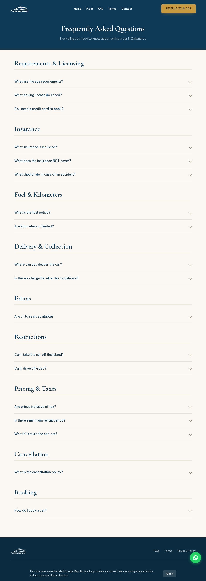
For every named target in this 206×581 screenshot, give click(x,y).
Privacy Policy (187, 551)
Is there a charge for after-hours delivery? (46, 278)
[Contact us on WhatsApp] (195, 557)
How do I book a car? (30, 510)
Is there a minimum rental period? (39, 420)
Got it (169, 573)
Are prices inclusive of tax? (35, 406)
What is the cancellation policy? (38, 472)
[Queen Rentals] (18, 551)
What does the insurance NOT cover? (42, 160)
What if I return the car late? (35, 434)
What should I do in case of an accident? (45, 174)
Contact (127, 8)
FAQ (100, 8)
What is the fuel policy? (32, 212)
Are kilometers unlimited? (34, 226)
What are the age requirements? (38, 81)
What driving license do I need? (38, 95)
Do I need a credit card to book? (38, 109)
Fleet (89, 8)
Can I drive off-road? (30, 368)
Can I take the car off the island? (39, 354)
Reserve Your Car (178, 8)
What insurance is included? (35, 147)
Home (77, 8)
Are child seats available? (33, 316)
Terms (112, 8)
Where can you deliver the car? (38, 264)
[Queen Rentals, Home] (19, 8)
